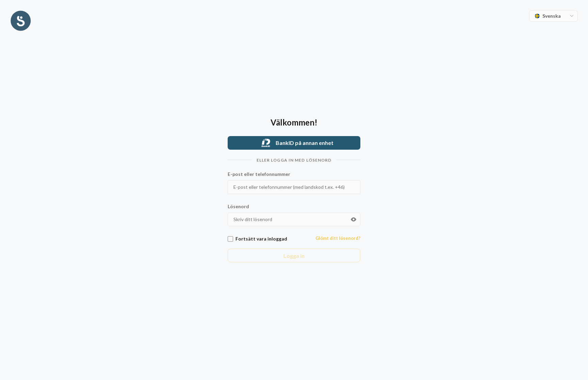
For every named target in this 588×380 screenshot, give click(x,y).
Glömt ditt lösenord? (337, 238)
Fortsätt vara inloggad (261, 239)
